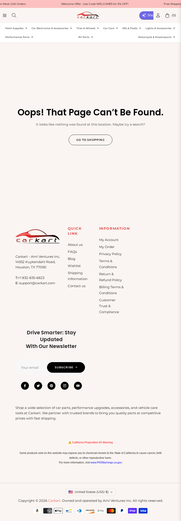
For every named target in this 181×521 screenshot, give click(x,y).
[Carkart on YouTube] (78, 386)
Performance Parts (17, 37)
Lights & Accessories (158, 28)
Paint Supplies (14, 28)
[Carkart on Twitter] (38, 386)
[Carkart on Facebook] (25, 386)
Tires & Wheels (85, 28)
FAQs (72, 252)
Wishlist (74, 266)
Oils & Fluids (130, 28)
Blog (71, 259)
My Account (109, 240)
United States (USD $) (92, 492)
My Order (107, 247)
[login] (158, 15)
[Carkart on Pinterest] (51, 386)
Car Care (108, 28)
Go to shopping (90, 139)
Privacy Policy (110, 254)
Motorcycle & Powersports (155, 37)
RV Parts (83, 37)
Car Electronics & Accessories (50, 28)
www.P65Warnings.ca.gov (106, 462)
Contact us (76, 286)
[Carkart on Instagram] (65, 386)
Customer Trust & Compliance (109, 306)
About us (75, 245)
